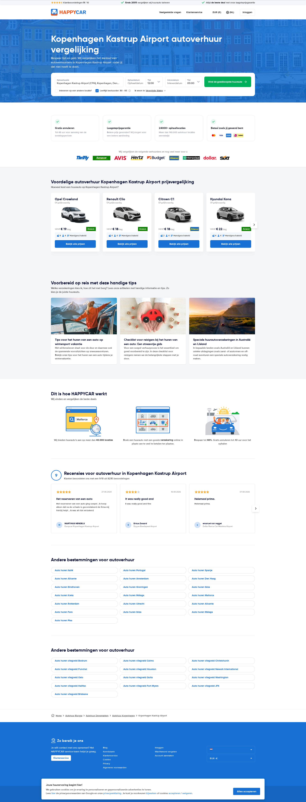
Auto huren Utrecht (133, 603)
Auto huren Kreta (64, 595)
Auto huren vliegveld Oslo (69, 677)
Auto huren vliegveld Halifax (70, 686)
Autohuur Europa (73, 715)
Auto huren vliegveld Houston (139, 669)
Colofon (107, 759)
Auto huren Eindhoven (67, 587)
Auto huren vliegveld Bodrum (71, 660)
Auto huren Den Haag (204, 578)
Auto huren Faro (64, 612)
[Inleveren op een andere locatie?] (56, 90)
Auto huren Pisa (63, 620)
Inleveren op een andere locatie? (75, 90)
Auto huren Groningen (135, 587)
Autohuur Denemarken (97, 715)
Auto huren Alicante (65, 578)
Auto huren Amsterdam (136, 578)
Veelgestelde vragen (170, 12)
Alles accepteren (246, 791)
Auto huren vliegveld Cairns (138, 660)
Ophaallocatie (63, 80)
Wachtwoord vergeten (166, 751)
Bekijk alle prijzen (75, 244)
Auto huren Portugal (134, 570)
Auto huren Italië (64, 570)
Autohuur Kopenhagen (123, 715)
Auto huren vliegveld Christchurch (210, 660)
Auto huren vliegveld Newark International (215, 669)
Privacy (106, 763)
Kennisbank (109, 751)
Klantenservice (194, 12)
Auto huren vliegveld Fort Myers (140, 686)
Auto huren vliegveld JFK (205, 686)
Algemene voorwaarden (115, 767)
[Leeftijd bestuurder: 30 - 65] (97, 90)
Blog (105, 747)
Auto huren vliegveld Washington (210, 677)
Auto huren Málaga (133, 595)
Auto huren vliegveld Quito (138, 677)
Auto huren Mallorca (203, 595)
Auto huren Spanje (202, 570)
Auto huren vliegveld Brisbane (71, 694)
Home (59, 715)
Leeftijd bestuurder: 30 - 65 (113, 90)
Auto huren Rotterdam (67, 603)
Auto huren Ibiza (201, 587)
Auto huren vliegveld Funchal (71, 669)
